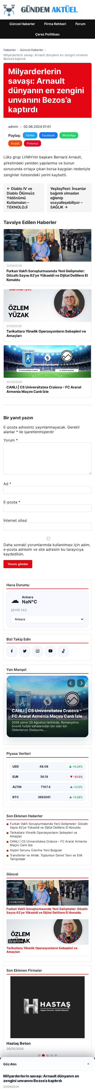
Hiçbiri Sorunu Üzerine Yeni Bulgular (36, 850)
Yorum (10, 440)
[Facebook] (11, 651)
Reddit (15, 143)
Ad (7, 483)
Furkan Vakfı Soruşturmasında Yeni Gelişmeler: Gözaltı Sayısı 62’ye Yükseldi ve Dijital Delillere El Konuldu (49, 825)
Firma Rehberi (55, 24)
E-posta (11, 502)
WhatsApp (68, 135)
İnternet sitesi (15, 520)
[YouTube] (50, 651)
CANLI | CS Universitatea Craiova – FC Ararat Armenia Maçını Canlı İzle (48, 843)
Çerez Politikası (47, 34)
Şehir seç (19, 610)
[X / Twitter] (24, 651)
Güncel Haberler (22, 24)
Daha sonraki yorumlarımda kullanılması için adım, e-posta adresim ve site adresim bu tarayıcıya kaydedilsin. (46, 549)
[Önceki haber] (71, 683)
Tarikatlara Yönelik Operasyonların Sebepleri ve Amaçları (43, 834)
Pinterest (32, 143)
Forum (80, 24)
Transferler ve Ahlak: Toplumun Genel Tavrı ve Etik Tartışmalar (46, 857)
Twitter (30, 135)
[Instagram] (37, 651)
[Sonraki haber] (81, 683)
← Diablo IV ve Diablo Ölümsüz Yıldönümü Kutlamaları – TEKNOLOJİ (21, 197)
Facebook (48, 135)
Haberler (9, 50)
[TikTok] (63, 651)
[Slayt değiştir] (39, 1055)
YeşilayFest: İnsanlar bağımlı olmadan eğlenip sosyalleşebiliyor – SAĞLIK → (68, 197)
